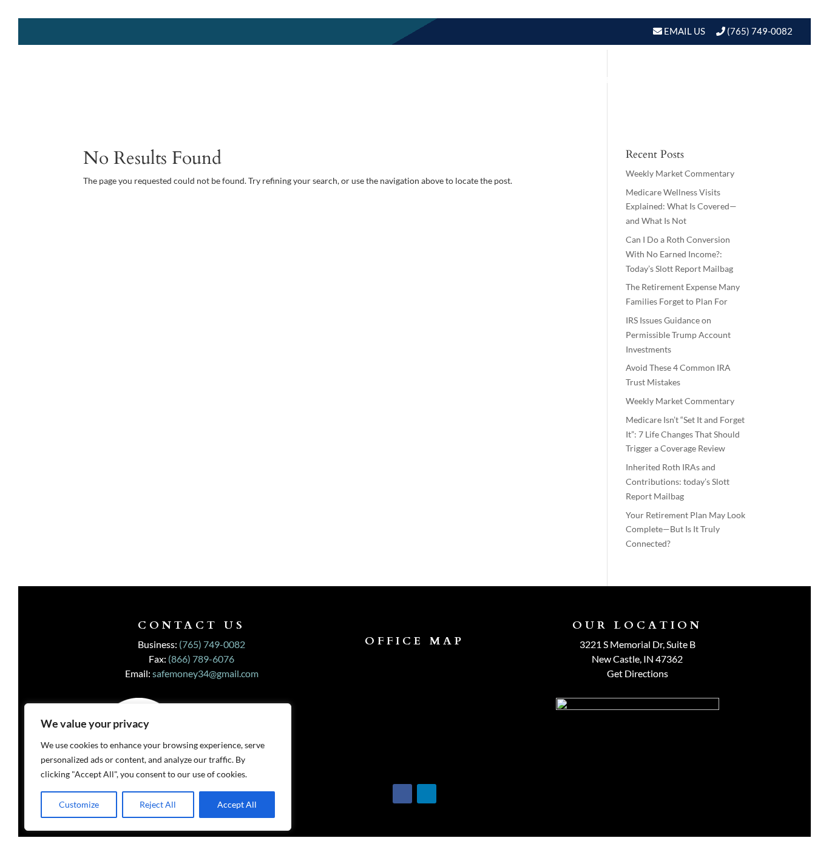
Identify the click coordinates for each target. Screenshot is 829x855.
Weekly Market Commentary (680, 173)
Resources (635, 80)
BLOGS (706, 80)
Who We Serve (540, 80)
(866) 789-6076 (201, 658)
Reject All (158, 804)
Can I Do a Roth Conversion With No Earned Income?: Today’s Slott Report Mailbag (679, 254)
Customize (79, 804)
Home (309, 80)
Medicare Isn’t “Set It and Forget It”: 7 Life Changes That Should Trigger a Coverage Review (685, 434)
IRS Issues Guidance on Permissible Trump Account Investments (678, 334)
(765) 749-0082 (760, 30)
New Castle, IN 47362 (637, 658)
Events (767, 80)
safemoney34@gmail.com (205, 673)
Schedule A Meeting (730, 126)
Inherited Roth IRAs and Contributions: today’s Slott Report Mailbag (677, 481)
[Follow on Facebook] (402, 793)
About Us (364, 80)
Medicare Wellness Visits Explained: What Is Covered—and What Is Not (681, 206)
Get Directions (637, 673)
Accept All (237, 804)
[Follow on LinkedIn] (426, 793)
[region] (157, 767)
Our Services (451, 80)
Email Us (683, 30)
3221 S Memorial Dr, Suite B (637, 644)
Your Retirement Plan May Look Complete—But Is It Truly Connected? (685, 529)
